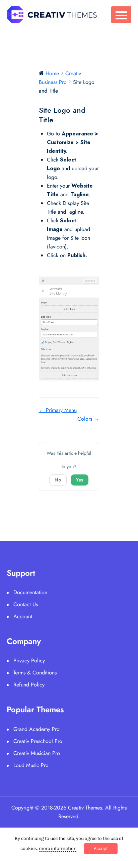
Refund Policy (29, 684)
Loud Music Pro (31, 765)
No (58, 479)
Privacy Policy (29, 660)
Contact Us (25, 604)
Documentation (30, 592)
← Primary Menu (58, 410)
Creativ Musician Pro (36, 753)
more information (57, 848)
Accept (101, 848)
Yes (79, 479)
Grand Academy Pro (36, 729)
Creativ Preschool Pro (37, 741)
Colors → (88, 419)
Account (22, 616)
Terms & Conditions (35, 672)
